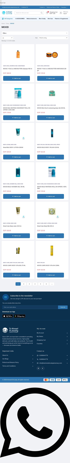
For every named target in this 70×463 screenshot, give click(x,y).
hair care (6, 65)
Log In (65, 13)
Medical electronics (32, 18)
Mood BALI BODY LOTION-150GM (13, 147)
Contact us (42, 7)
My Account (40, 333)
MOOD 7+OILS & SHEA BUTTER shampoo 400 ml (17, 68)
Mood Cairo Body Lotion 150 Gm (12, 226)
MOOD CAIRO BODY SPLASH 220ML (48, 265)
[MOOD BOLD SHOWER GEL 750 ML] (18, 172)
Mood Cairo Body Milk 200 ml (45, 226)
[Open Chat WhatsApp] (35, 462)
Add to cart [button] (17, 78)
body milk (47, 105)
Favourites (63, 7)
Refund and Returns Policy (53, 7)
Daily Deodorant (15, 105)
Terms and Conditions (9, 366)
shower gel (13, 184)
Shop (7, 23)
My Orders (40, 336)
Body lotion (6, 144)
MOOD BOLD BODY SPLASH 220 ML (48, 147)
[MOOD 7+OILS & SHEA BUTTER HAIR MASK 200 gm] (52, 54)
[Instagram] (38, 368)
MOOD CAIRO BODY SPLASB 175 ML (14, 265)
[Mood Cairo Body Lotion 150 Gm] (18, 211)
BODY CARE (6, 105)
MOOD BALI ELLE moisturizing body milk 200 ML (51, 108)
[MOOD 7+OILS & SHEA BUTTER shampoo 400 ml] (18, 54)
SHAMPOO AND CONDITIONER (17, 65)
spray (58, 144)
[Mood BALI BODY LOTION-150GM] (18, 133)
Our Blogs (5, 359)
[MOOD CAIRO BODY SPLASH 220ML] (52, 251)
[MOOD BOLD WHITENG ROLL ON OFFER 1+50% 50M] (52, 172)
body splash (41, 144)
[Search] (41, 13)
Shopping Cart (41, 340)
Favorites (39, 343)
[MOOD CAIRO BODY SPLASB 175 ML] (18, 251)
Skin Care (50, 18)
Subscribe (63, 307)
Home (3, 23)
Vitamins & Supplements (61, 18)
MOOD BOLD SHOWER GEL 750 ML (14, 186)
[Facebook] (42, 368)
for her (47, 144)
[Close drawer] (0, 5)
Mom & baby (42, 18)
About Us (5, 355)
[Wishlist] (30, 78)
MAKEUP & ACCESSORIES (17, 18)
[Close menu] (0, 1)
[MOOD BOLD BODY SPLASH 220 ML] (52, 133)
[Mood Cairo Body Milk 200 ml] (52, 211)
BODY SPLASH (13, 262)
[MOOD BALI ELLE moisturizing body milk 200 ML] (52, 93)
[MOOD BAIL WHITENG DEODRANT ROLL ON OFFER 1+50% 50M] (18, 93)
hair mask (46, 65)
